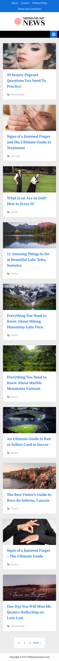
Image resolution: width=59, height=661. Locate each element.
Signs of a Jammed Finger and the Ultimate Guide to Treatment (29, 142)
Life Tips (15, 156)
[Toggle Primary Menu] (53, 34)
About (15, 2)
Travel (14, 273)
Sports (14, 211)
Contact (25, 2)
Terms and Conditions (29, 8)
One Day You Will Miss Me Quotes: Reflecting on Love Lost (29, 612)
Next (36, 642)
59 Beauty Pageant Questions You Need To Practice (26, 81)
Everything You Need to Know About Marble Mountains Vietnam (27, 383)
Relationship (18, 94)
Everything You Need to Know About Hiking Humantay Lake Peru (27, 321)
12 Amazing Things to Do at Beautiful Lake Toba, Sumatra (28, 260)
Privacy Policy (39, 2)
